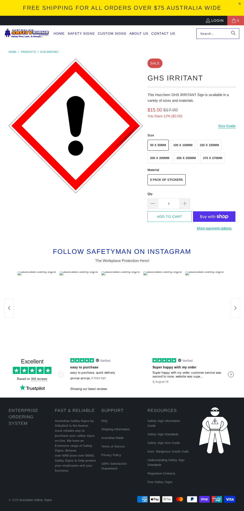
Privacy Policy (111, 455)
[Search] (233, 33)
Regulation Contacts (161, 473)
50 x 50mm (158, 145)
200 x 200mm (159, 158)
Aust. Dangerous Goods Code (168, 451)
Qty (149, 194)
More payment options (214, 228)
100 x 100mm (183, 145)
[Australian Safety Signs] (27, 33)
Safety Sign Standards (163, 434)
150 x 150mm (209, 145)
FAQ (104, 421)
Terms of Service (113, 446)
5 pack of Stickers (166, 179)
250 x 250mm (186, 158)
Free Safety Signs (160, 482)
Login (217, 20)
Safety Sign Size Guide (163, 443)
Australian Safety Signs (35, 500)
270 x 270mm (212, 158)
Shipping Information (115, 429)
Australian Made (112, 438)
